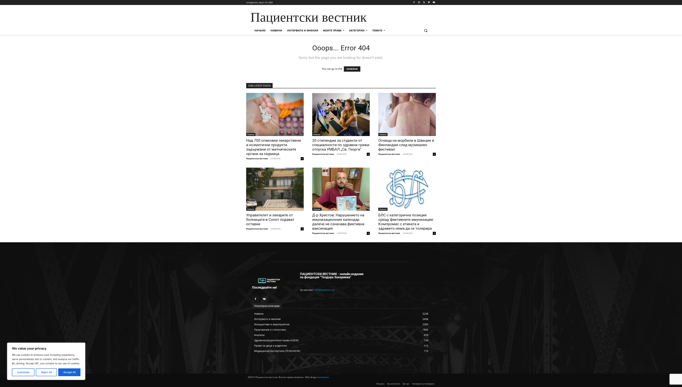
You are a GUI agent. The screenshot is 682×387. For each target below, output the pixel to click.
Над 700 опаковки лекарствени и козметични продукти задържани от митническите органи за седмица (273, 147)
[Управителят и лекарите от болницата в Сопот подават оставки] (275, 189)
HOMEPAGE (352, 69)
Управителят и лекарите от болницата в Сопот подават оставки (270, 219)
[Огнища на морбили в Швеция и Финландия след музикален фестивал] (407, 114)
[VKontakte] (264, 298)
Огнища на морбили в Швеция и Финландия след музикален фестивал (406, 144)
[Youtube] (434, 3)
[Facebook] (414, 3)
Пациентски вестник (257, 158)
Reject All (46, 372)
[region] (46, 361)
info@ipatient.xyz (324, 290)
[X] (424, 3)
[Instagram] (419, 3)
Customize (23, 372)
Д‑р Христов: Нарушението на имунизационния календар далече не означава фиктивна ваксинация (338, 222)
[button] (425, 30)
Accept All (69, 372)
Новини (250, 134)
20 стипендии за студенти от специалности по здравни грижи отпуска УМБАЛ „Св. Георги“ (340, 144)
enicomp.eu (323, 377)
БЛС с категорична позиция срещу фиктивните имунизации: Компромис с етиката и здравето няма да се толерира (406, 222)
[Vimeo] (429, 3)
